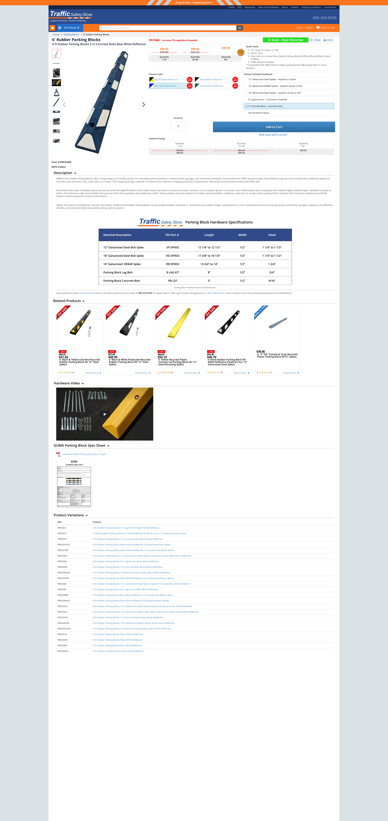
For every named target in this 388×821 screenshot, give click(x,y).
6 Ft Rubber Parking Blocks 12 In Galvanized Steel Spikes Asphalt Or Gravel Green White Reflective (142, 606)
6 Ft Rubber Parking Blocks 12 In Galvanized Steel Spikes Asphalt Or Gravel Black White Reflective (142, 555)
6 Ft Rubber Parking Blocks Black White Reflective (117, 639)
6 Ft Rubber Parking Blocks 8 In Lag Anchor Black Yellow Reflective (126, 527)
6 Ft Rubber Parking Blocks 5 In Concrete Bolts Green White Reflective (128, 617)
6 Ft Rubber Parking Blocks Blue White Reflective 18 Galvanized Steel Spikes (131, 600)
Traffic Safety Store (214, 293)
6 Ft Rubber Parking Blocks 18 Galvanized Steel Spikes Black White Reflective (131, 572)
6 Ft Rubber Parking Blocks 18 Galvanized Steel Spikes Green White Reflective (132, 628)
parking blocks (86, 293)
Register (309, 27)
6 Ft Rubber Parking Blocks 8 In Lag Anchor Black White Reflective (126, 561)
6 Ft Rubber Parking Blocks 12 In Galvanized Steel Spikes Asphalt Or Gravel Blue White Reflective (142, 583)
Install (231, 7)
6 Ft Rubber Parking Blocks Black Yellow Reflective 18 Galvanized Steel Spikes (132, 544)
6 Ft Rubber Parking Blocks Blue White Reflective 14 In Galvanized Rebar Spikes (133, 595)
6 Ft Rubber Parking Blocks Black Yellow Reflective (118, 634)
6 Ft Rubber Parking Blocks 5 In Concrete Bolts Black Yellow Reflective (128, 538)
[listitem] (171, 79)
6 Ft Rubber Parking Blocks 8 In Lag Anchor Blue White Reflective (125, 589)
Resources (250, 7)
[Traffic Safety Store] (70, 14)
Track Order (330, 7)
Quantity (178, 117)
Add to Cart (274, 127)
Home (56, 34)
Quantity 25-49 (195, 58)
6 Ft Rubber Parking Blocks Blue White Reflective (117, 645)
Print (329, 39)
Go (239, 27)
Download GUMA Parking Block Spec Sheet (83, 454)
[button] (143, 104)
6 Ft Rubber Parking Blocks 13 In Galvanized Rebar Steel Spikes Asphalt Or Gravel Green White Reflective (146, 611)
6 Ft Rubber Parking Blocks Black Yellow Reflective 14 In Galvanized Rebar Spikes (133, 550)
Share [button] (317, 39)
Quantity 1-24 (164, 58)
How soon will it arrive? (273, 134)
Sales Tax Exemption (268, 7)
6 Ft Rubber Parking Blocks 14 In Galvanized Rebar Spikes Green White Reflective (134, 623)
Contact (295, 7)
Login (299, 27)
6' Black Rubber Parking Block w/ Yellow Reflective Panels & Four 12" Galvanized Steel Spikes (139, 533)
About (285, 7)
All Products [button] (70, 27)
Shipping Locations (311, 7)
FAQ (240, 7)
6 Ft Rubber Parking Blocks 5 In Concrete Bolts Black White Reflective (127, 567)
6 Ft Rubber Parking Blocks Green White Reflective (118, 651)
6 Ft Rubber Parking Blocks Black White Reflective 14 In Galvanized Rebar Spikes (133, 578)
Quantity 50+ (226, 58)
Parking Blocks (71, 34)
